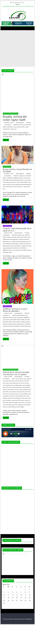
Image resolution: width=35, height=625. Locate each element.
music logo (14, 400)
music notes (21, 402)
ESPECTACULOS (7, 226)
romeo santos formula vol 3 (9, 182)
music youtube (26, 404)
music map (5, 402)
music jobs (11, 396)
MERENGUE (16, 178)
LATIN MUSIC (10, 127)
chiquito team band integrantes (10, 239)
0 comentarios (7, 124)
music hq (12, 394)
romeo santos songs (8, 186)
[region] (17, 23)
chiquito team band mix (24, 243)
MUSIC (20, 178)
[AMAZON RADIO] (3, 28)
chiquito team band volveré (13, 248)
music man (27, 400)
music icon (17, 394)
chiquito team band (11, 237)
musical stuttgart (20, 407)
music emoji (8, 387)
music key (10, 398)
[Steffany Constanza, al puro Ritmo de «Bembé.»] (17, 270)
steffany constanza (25, 322)
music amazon (16, 127)
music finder (11, 389)
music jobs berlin (19, 396)
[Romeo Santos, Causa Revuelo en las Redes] (17, 147)
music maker (21, 400)
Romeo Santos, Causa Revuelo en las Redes (17, 170)
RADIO (22, 127)
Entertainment (7, 166)
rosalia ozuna (13, 129)
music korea (25, 398)
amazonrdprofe (20, 122)
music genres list (20, 391)
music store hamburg (17, 404)
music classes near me (15, 383)
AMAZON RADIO (21, 315)
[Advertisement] (17, 48)
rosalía (26, 127)
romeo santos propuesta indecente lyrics (21, 184)
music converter (25, 383)
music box (26, 381)
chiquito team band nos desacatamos (12, 246)
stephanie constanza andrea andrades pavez (14, 324)
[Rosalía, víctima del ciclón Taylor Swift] (17, 74)
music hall (27, 391)
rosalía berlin (6, 129)
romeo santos (27, 180)
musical (4, 407)
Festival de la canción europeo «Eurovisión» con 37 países (16, 373)
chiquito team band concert (23, 237)
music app (5, 381)
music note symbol (13, 402)
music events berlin (16, 387)
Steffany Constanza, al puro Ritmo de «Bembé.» (15, 309)
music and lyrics (27, 378)
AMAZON (16, 124)
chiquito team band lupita (12, 243)
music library (8, 400)
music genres (12, 391)
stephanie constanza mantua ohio (22, 326)
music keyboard (17, 398)
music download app (16, 385)
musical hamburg (11, 407)
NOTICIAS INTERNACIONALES (10, 113)
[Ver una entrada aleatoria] (31, 28)
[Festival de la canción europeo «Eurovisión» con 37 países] (17, 346)
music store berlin (7, 404)
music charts (6, 383)
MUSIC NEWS (6, 180)
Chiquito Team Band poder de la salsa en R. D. (17, 229)
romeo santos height (22, 182)
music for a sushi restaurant (21, 389)
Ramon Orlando (16, 322)
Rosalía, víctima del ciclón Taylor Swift (15, 118)
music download (7, 385)
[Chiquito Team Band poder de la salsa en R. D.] (17, 207)
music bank (11, 381)
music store (28, 402)
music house (6, 394)
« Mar (4, 607)
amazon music (22, 124)
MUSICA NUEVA (20, 319)
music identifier (24, 394)
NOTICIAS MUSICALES (15, 180)
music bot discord (19, 381)
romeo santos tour (18, 186)
